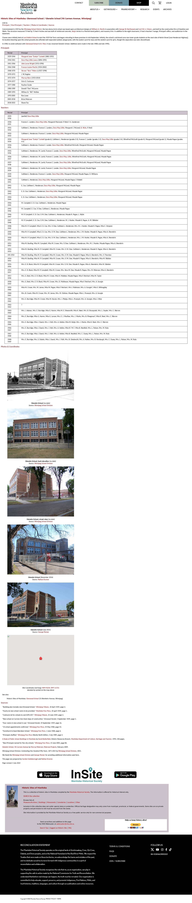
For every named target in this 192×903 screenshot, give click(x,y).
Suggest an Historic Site (58, 828)
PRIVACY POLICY (51, 899)
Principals (5, 25)
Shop (139, 3)
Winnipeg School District (33, 29)
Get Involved (110, 9)
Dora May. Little (65, 157)
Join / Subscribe (117, 861)
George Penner (43, 632)
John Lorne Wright (28, 64)
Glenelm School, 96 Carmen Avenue (15, 747)
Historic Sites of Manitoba (13, 18)
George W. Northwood (127, 29)
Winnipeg (86, 18)
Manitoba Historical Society (79, 792)
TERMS (59, 899)
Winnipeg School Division (43, 405)
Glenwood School (32, 44)
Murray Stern (26, 78)
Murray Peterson (37, 747)
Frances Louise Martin (29, 67)
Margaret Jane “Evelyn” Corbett (33, 56)
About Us (94, 9)
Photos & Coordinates (39, 25)
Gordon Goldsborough (30, 759)
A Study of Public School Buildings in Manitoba (19, 739)
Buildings (42, 802)
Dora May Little (33, 116)
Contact (79, 3)
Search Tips (44, 828)
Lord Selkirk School (30, 38)
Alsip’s (74, 31)
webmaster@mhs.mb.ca (65, 824)
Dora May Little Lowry (29, 60)
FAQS (111, 851)
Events (156, 9)
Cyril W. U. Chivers (145, 29)
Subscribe (98, 3)
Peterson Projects (50, 747)
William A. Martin (98, 29)
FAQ (69, 828)
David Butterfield (44, 739)
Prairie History (128, 9)
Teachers (26, 25)
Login (169, 3)
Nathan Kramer (43, 580)
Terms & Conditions (119, 846)
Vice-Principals (16, 25)
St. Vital (43, 44)
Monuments (51, 802)
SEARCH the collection (31, 796)
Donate (118, 3)
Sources (51, 25)
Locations (70, 802)
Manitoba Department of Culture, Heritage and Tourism (91, 739)
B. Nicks (83, 128)
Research (144, 9)
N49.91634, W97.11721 (50, 688)
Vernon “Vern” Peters (29, 71)
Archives (167, 9)
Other (78, 802)
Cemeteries (61, 802)
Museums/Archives (30, 802)
